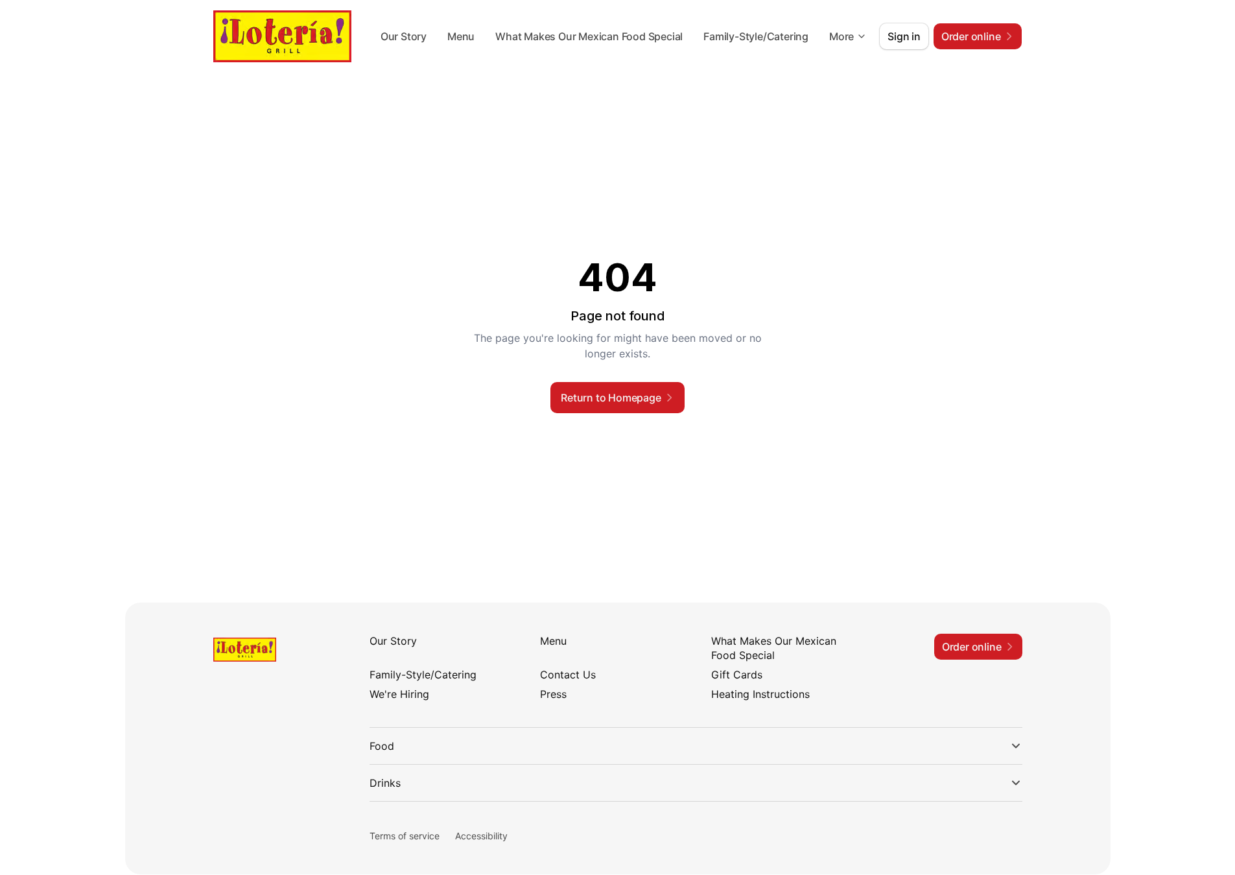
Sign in (904, 36)
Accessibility (481, 835)
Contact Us (568, 674)
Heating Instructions (760, 694)
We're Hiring (399, 694)
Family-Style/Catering (755, 36)
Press (553, 694)
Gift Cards (736, 674)
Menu (461, 36)
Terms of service (405, 835)
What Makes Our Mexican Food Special (589, 36)
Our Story (404, 36)
